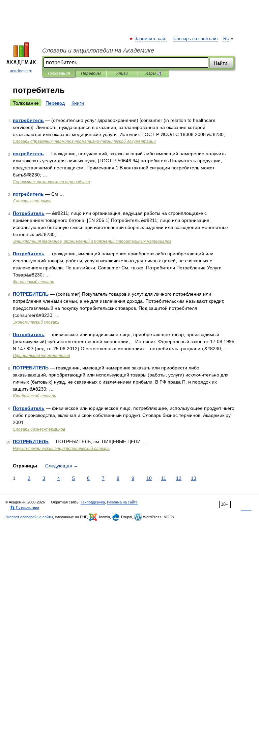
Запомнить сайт (151, 38)
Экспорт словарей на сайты (29, 517)
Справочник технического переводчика (51, 181)
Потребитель (29, 213)
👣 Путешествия (24, 507)
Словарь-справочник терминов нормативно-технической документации (84, 141)
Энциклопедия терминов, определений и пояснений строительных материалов (92, 241)
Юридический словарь (34, 396)
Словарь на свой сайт (195, 38)
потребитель (28, 120)
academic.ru (21, 71)
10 (149, 478)
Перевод (55, 103)
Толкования (58, 73)
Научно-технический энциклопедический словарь (61, 448)
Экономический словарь (36, 322)
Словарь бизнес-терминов (39, 429)
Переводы (91, 73)
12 (178, 478)
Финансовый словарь (33, 282)
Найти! (221, 63)
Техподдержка (93, 502)
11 (163, 478)
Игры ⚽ (153, 73)
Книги (122, 73)
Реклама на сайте (122, 502)
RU (226, 38)
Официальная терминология (41, 355)
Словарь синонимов (32, 201)
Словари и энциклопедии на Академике (98, 50)
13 (193, 478)
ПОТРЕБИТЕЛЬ (31, 294)
